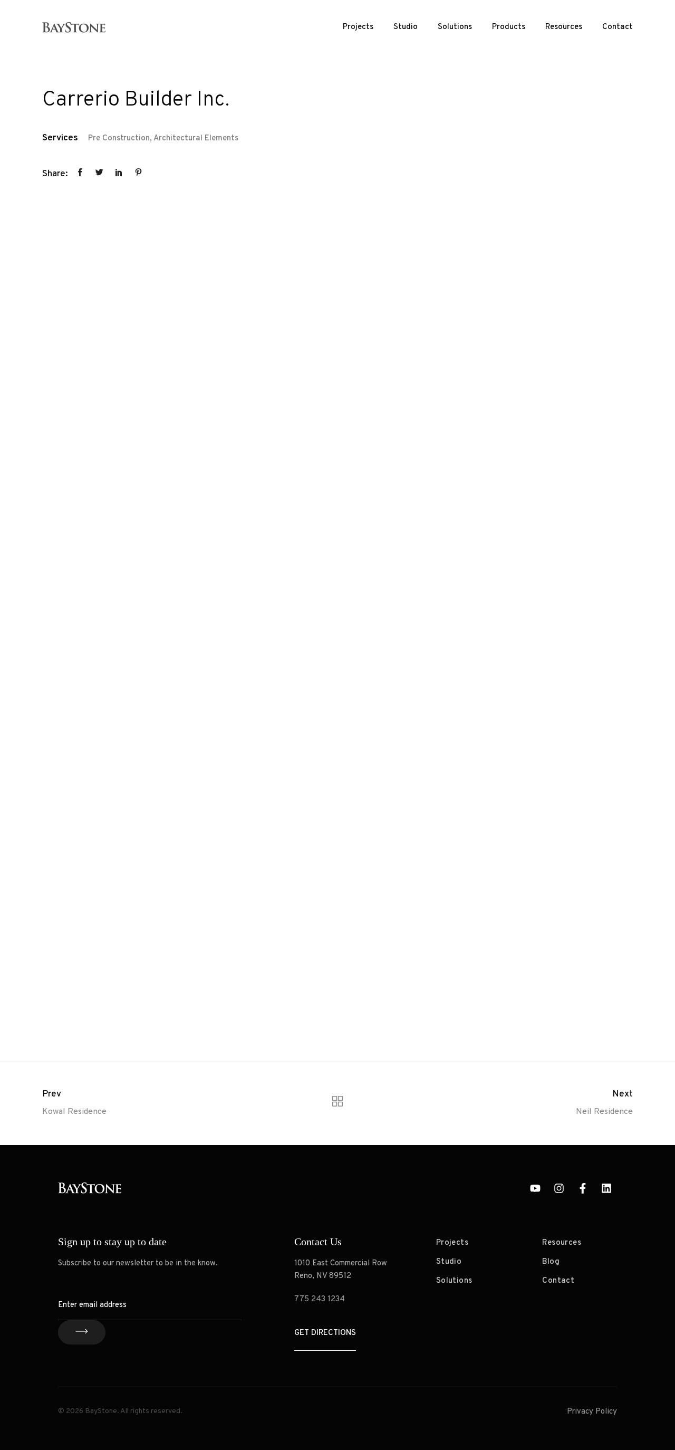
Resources (563, 27)
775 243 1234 (319, 1299)
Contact (617, 27)
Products (508, 27)
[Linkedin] (606, 1188)
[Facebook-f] (582, 1188)
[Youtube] (535, 1188)
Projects (358, 27)
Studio (405, 27)
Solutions (455, 27)
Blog (551, 1262)
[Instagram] (559, 1188)
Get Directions (325, 1333)
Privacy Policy (592, 1412)
